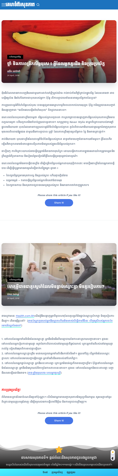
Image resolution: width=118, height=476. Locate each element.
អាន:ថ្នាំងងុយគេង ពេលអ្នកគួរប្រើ (44, 372)
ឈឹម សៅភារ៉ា (13, 71)
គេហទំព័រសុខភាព (20, 5)
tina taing (13, 294)
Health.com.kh (25, 315)
